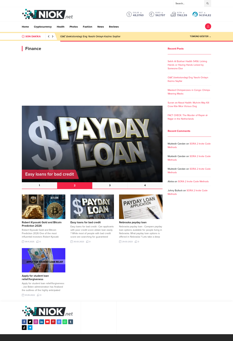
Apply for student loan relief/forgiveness (35, 277)
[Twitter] (30, 321)
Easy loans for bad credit (85, 222)
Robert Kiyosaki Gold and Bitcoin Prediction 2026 (42, 224)
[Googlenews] (59, 321)
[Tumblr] (70, 321)
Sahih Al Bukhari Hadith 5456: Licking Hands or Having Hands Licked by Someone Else (187, 65)
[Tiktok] (24, 327)
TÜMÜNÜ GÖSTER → (200, 36)
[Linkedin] (41, 321)
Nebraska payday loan (133, 222)
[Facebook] (24, 321)
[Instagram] (35, 321)
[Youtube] (47, 321)
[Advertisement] (92, 78)
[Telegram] (30, 327)
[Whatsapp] (64, 321)
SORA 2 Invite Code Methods (193, 181)
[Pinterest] (53, 321)
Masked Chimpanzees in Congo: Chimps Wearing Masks (92, 36)
